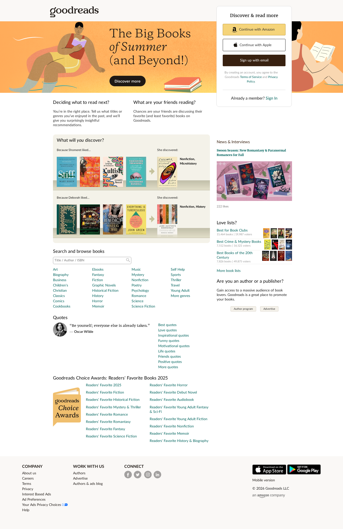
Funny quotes (168, 341)
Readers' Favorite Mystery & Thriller (113, 407)
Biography (61, 275)
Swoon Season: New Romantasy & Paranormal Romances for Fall (251, 152)
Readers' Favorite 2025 (103, 385)
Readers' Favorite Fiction (105, 392)
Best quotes (167, 325)
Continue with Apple (255, 45)
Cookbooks (61, 306)
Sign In (271, 98)
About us (29, 473)
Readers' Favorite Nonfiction (172, 426)
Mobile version (263, 480)
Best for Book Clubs (232, 230)
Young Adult (180, 290)
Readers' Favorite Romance (107, 414)
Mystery (138, 275)
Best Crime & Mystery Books (239, 242)
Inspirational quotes (173, 335)
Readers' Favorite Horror (169, 385)
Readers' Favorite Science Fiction (111, 436)
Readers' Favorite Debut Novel (173, 392)
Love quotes (167, 330)
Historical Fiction (105, 290)
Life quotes (166, 351)
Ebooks (97, 269)
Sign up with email (254, 60)
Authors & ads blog (88, 484)
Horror (97, 301)
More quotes (168, 367)
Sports (176, 275)
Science (137, 301)
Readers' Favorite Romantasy (108, 422)
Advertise (269, 309)
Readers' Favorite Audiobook (172, 400)
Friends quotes (169, 356)
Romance (139, 296)
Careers (28, 478)
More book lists (229, 271)
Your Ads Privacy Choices (42, 505)
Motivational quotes (174, 346)
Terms (26, 484)
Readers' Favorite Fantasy (105, 429)
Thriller (176, 280)
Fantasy (98, 275)
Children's (60, 285)
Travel (175, 285)
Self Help (178, 269)
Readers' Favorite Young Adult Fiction (178, 419)
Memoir (98, 306)
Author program (243, 309)
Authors (79, 473)
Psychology (140, 290)
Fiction (97, 280)
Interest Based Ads (36, 494)
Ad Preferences (33, 499)
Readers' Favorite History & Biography (179, 441)
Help (25, 510)
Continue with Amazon (257, 29)
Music (136, 269)
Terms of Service (251, 77)
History (97, 296)
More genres (180, 296)
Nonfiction (140, 280)
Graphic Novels (104, 285)
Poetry (137, 285)
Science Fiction (143, 306)
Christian (60, 290)
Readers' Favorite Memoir (169, 433)
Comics (58, 301)
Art (55, 269)
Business (59, 280)
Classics (59, 296)
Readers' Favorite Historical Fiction (113, 400)
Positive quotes (170, 362)
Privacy (27, 489)
